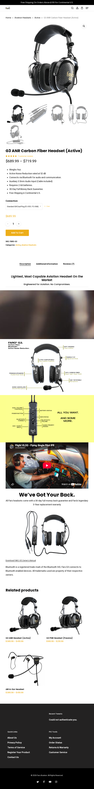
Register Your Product (18, 752)
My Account (55, 737)
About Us (12, 737)
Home (8, 18)
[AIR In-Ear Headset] (25, 666)
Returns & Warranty (59, 747)
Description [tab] (25, 264)
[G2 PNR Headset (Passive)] (66, 615)
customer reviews (25, 156)
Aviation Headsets (23, 18)
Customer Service (58, 752)
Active (37, 18)
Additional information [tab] (47, 264)
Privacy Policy (14, 742)
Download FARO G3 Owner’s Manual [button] (21, 560)
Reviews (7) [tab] (68, 264)
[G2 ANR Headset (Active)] (25, 615)
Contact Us (13, 757)
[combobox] (24, 206)
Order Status (55, 742)
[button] (87, 8)
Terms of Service (16, 747)
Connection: (12, 201)
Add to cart (17, 232)
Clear (48, 206)
